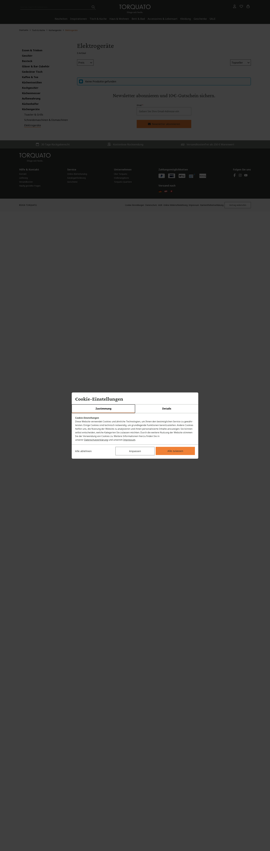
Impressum (129, 439)
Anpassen (135, 451)
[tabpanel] (135, 428)
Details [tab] (166, 408)
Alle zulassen (175, 451)
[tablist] (135, 408)
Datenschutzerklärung (96, 439)
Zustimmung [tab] (103, 408)
